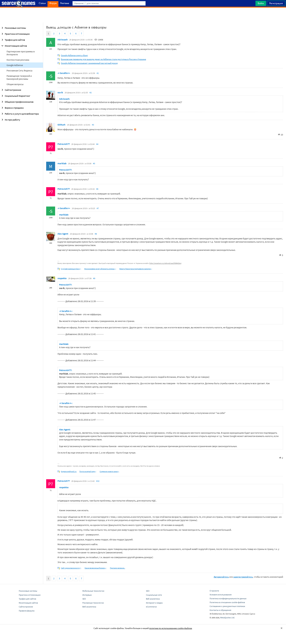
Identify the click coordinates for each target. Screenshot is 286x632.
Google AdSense (15, 65)
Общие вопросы (15, 84)
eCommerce (151, 606)
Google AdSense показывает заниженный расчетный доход (89, 63)
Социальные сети (154, 595)
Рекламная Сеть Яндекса (19, 70)
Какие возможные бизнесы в (96, 568)
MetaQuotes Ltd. (227, 617)
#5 (94, 163)
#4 (97, 144)
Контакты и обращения (220, 610)
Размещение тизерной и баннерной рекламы (19, 77)
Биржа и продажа (14, 107)
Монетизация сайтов (16, 45)
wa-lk (60, 92)
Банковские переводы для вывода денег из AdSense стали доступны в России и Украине (103, 59)
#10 (97, 481)
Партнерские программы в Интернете (21, 53)
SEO (84, 598)
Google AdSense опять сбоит (74, 55)
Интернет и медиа (154, 602)
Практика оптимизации (17, 33)
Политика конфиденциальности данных (228, 598)
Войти (261, 3)
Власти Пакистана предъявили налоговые (136, 269)
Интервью (87, 595)
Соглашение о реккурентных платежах (227, 606)
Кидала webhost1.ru (69, 471)
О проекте (214, 590)
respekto (62, 278)
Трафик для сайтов (15, 39)
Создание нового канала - (110, 471)
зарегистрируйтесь (243, 576)
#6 (97, 189)
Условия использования (220, 594)
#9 (94, 278)
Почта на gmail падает (88, 471)
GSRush (61, 124)
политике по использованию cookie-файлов (170, 628)
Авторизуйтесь (221, 576)
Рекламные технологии (93, 602)
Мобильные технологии (93, 591)
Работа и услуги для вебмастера (22, 113)
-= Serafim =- (63, 73)
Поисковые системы (15, 27)
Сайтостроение (13, 89)
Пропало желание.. (117, 568)
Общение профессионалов (19, 101)
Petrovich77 (63, 143)
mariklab (61, 163)
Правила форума (26, 610)
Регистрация (276, 3)
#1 (98, 73)
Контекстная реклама (18, 59)
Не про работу (12, 119)
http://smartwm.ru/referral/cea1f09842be (165, 263)
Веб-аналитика (89, 606)
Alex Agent (62, 233)
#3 (93, 124)
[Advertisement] (143, 15)
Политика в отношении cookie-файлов (227, 602)
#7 (98, 208)
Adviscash (62, 39)
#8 (96, 233)
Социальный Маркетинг (17, 95)
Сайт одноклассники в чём (71, 568)
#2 (91, 92)
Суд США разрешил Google (71, 269)
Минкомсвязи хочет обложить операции (100, 269)
